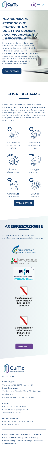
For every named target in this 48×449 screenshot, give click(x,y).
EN (43, 5)
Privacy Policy (31, 437)
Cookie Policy (8, 441)
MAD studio (10, 444)
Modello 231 (27, 434)
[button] (38, 5)
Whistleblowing (16, 437)
